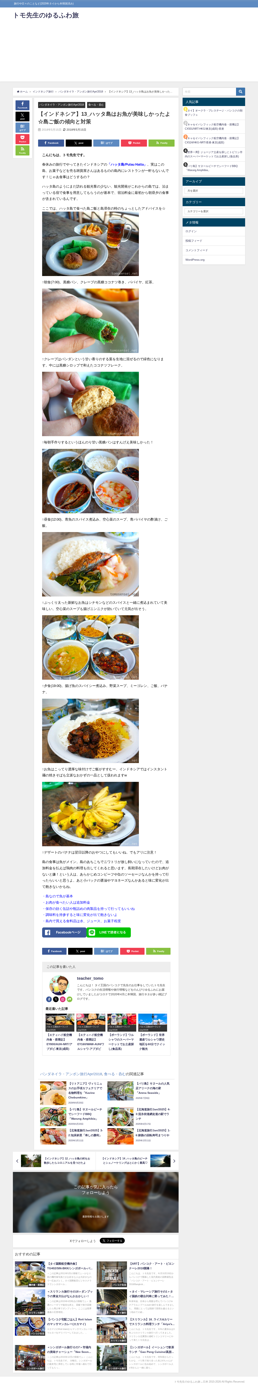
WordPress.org (195, 259)
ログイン (191, 231)
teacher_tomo (90, 978)
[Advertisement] (129, 53)
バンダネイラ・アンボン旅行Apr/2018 (61, 104)
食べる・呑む (96, 104)
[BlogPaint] (90, 245)
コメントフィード (196, 250)
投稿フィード (193, 240)
